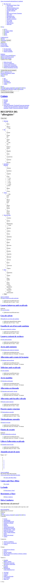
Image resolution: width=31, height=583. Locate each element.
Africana (9, 259)
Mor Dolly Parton (11, 17)
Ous (9, 181)
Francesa (9, 239)
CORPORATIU (4, 37)
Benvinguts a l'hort (8, 494)
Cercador (3, 90)
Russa (8, 262)
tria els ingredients (5, 509)
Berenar (8, 162)
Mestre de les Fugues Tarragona (14, 13)
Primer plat (8, 136)
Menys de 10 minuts (8, 212)
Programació (8, 73)
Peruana (8, 248)
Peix (9, 179)
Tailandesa (9, 236)
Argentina (9, 254)
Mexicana (9, 245)
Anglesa (9, 268)
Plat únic (8, 143)
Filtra (5, 294)
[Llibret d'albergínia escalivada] (8, 434)
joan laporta (9, 21)
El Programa (7, 104)
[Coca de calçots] (5, 310)
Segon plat (8, 140)
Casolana (9, 218)
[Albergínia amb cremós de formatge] (10, 350)
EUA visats (9, 20)
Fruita (8, 176)
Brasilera (9, 251)
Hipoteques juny (10, 16)
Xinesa (8, 234)
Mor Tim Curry (7, 3)
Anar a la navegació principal (8, 1)
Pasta (9, 182)
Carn (9, 178)
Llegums (9, 173)
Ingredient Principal (6, 164)
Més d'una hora (8, 196)
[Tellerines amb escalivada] (7, 360)
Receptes (6, 99)
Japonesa (9, 228)
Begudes (9, 151)
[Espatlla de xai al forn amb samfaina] (10, 318)
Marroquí (9, 257)
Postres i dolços (9, 147)
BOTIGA (11, 89)
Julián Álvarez (10, 23)
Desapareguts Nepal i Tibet (13, 5)
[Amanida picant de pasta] (7, 444)
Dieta (5, 269)
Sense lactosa (8, 283)
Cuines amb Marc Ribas (10, 481)
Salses (8, 154)
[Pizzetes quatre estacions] (7, 401)
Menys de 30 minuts (8, 207)
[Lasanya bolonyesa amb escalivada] (9, 298)
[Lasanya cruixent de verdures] (8, 329)
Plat (4, 129)
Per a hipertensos (9, 286)
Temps (5, 192)
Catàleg (13, 73)
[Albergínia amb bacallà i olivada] (9, 391)
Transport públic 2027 (12, 9)
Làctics (8, 191)
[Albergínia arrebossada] (7, 381)
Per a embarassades (10, 292)
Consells (6, 101)
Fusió (9, 225)
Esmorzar (9, 159)
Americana (9, 265)
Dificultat (6, 121)
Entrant (8, 132)
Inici (5, 78)
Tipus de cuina (7, 215)
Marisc (8, 188)
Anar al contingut (19, 1)
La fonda (4, 487)
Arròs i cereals (9, 185)
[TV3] (6, 71)
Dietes (5, 102)
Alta (9, 128)
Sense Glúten (8, 279)
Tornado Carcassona (11, 18)
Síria (8, 12)
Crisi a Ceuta (10, 6)
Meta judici (9, 14)
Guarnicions (9, 156)
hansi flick (9, 24)
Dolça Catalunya (7, 500)
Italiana (8, 220)
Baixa (8, 124)
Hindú (8, 242)
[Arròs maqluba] (5, 370)
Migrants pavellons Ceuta (13, 8)
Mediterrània (10, 223)
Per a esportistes (9, 289)
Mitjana (8, 126)
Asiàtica (8, 231)
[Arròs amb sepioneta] (6, 339)
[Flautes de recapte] (5, 422)
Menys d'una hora (8, 201)
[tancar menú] (3, 76)
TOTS (10, 475)
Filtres (3, 118)
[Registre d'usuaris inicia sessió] (8, 40)
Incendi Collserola (11, 10)
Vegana (8, 275)
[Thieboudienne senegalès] (7, 412)
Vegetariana (9, 272)
